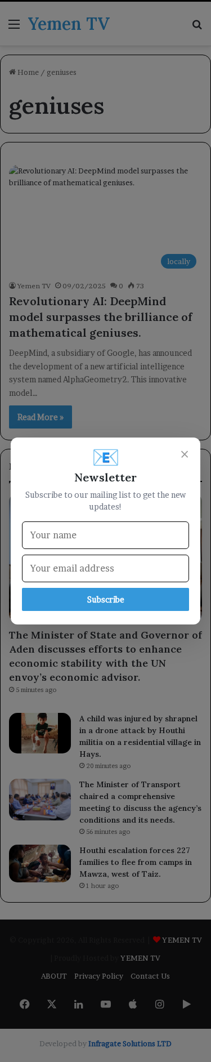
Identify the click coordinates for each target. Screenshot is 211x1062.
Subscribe (105, 599)
